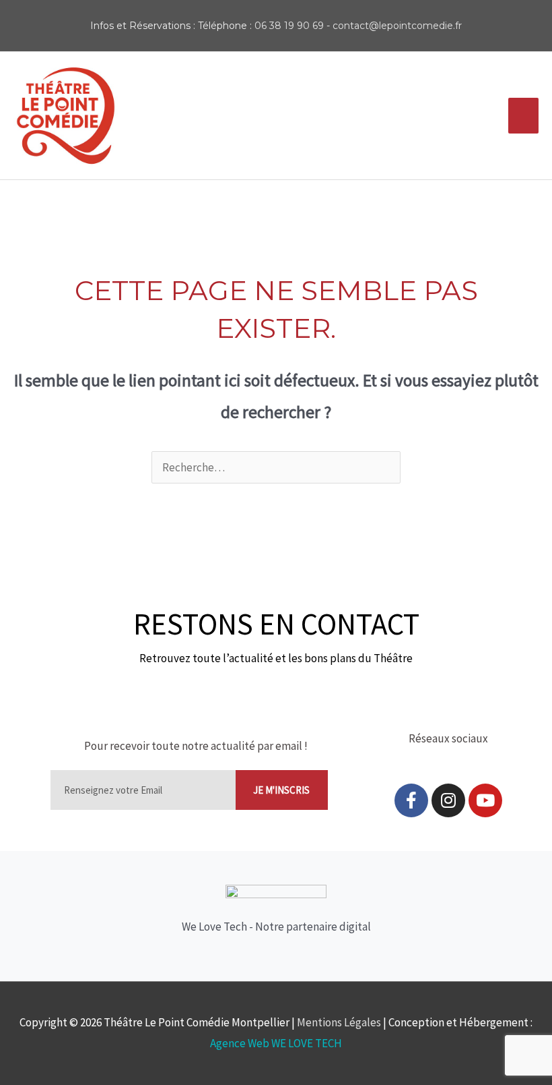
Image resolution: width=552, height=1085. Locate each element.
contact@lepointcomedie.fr (397, 26)
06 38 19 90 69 (289, 26)
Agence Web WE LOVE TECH (276, 1043)
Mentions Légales (339, 1022)
